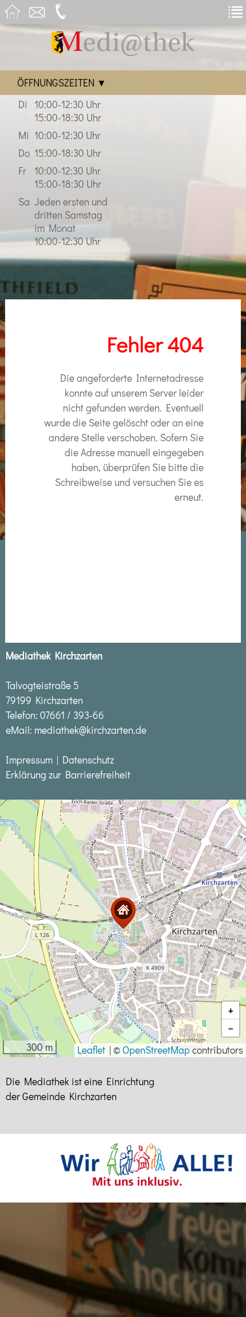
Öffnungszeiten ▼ (61, 82)
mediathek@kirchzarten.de (90, 730)
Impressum (29, 759)
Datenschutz (88, 759)
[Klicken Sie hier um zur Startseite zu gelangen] (123, 52)
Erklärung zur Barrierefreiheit (68, 774)
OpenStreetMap (156, 1050)
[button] (123, 913)
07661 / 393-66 (72, 715)
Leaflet (91, 1050)
